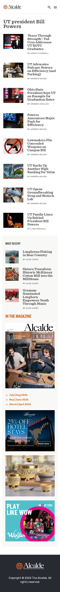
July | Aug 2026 (18, 395)
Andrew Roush (38, 78)
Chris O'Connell (39, 53)
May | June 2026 (18, 399)
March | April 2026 (20, 404)
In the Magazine (18, 316)
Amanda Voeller (39, 104)
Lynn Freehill (38, 229)
